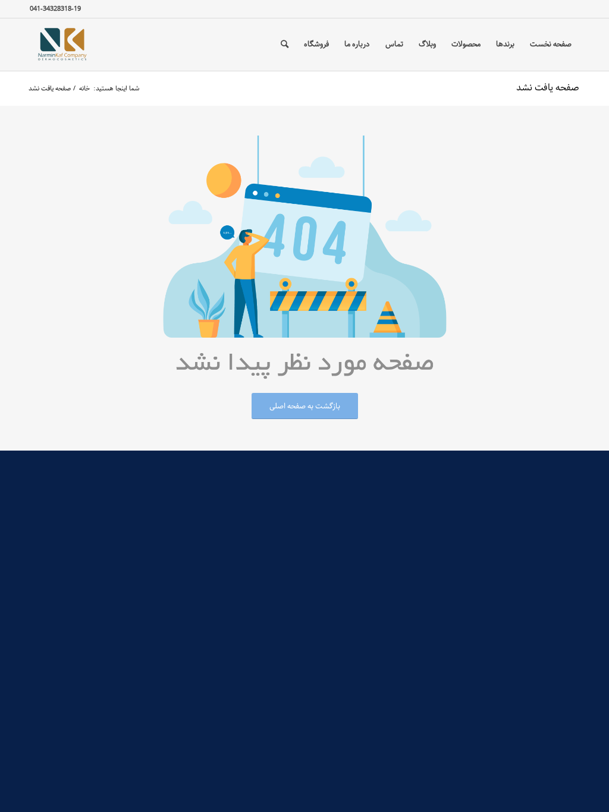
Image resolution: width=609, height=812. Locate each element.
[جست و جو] (284, 44)
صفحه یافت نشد (547, 88)
